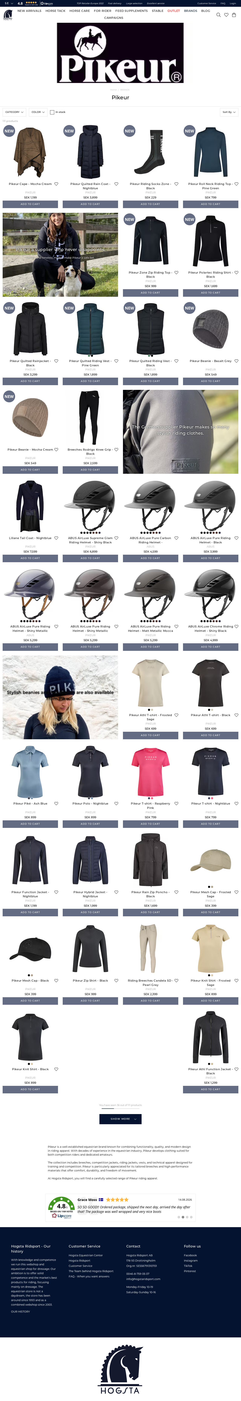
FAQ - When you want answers (89, 1276)
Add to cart (30, 204)
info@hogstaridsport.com (143, 1279)
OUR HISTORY (20, 1311)
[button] (34, 3)
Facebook (190, 1255)
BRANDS (125, 89)
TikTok (188, 1266)
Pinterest (190, 1271)
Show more (120, 1119)
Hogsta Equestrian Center (86, 1255)
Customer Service (207, 3)
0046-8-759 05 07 (137, 1274)
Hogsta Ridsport (79, 1260)
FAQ (223, 3)
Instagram (191, 1260)
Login (233, 3)
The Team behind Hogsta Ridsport (91, 1271)
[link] (120, 1208)
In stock (60, 112)
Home (113, 89)
